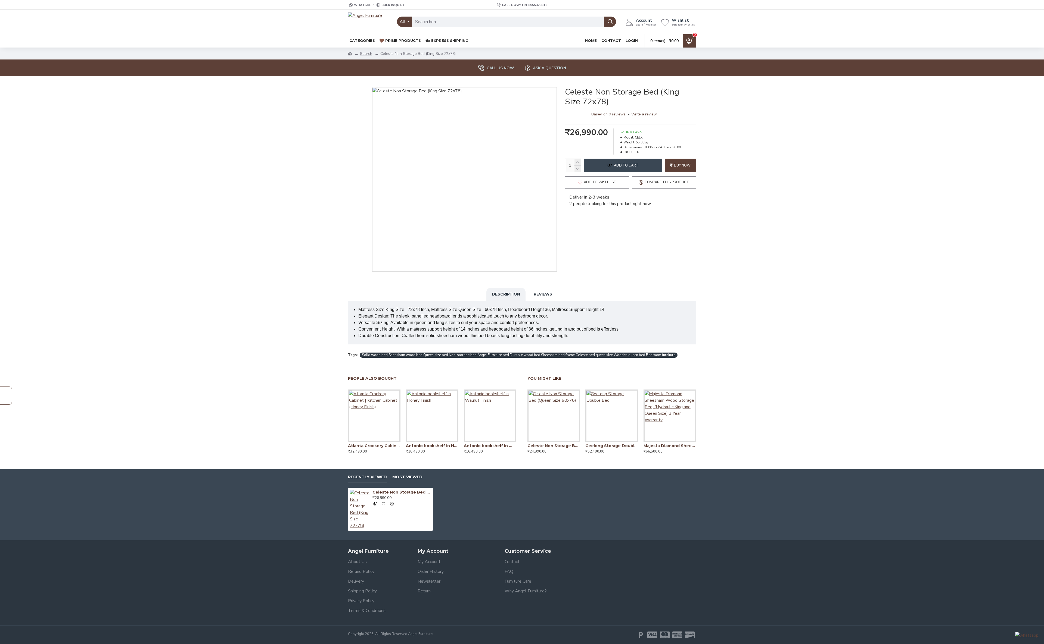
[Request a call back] (6, 396)
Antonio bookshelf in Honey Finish (432, 445)
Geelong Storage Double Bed (611, 445)
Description (506, 294)
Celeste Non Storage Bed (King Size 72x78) (401, 492)
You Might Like (544, 378)
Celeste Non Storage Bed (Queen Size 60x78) (553, 445)
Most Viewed (407, 477)
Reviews (543, 294)
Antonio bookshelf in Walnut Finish (490, 445)
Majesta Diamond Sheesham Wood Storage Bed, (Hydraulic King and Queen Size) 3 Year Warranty (670, 445)
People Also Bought (372, 378)
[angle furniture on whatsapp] (1027, 635)
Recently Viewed (367, 477)
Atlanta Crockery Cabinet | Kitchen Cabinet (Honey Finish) (374, 445)
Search (366, 53)
